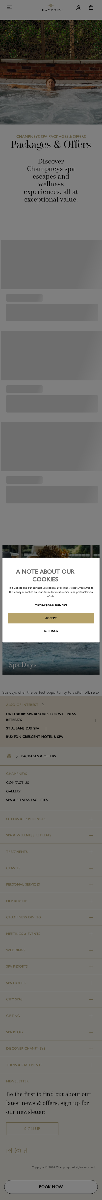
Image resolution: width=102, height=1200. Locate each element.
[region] (50, 600)
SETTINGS (51, 630)
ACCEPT (51, 618)
